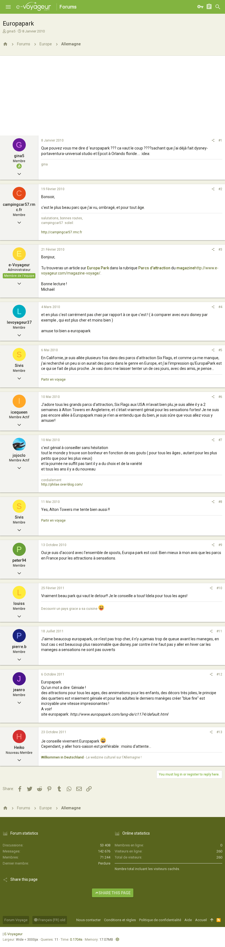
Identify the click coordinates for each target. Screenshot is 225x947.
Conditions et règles (120, 920)
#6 (220, 397)
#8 (220, 502)
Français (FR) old (51, 920)
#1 (220, 140)
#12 (219, 674)
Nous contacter (88, 920)
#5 (220, 350)
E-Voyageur (13, 934)
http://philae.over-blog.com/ (62, 484)
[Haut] (212, 920)
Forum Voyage (15, 920)
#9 (220, 545)
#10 (219, 588)
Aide (188, 920)
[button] (8, 7)
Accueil (201, 920)
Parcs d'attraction (154, 268)
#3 (220, 249)
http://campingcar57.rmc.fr (61, 232)
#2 (220, 189)
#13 (219, 732)
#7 (220, 440)
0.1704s (76, 939)
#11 (219, 631)
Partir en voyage (53, 379)
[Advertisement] (112, 94)
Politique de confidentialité (160, 920)
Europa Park (98, 268)
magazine (185, 268)
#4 (220, 307)
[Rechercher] (217, 7)
